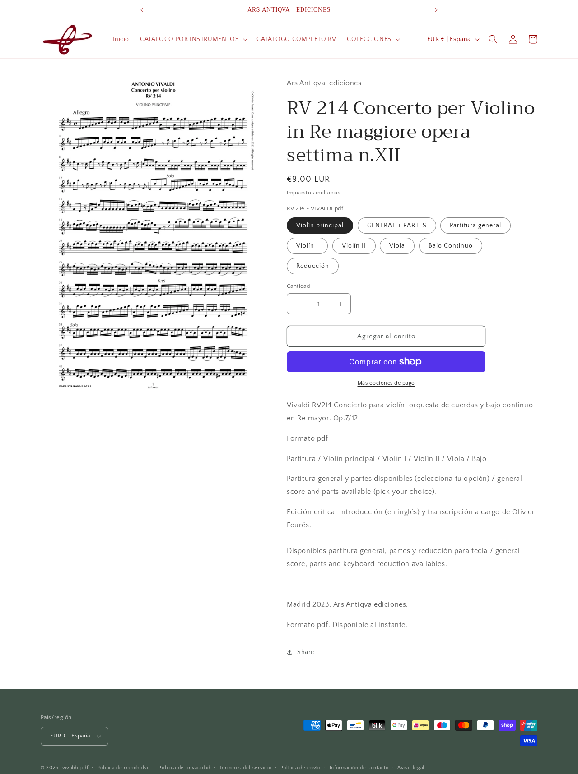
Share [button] (305, 652)
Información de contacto (359, 767)
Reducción (312, 266)
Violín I (307, 245)
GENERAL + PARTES (397, 225)
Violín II (354, 245)
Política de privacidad (184, 767)
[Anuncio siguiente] (436, 10)
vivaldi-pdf (75, 767)
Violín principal (320, 225)
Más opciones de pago (386, 383)
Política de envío (300, 767)
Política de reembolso (123, 767)
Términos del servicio (245, 767)
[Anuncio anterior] (142, 10)
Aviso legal (410, 767)
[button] (193, 39)
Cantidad (298, 286)
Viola (397, 245)
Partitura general (475, 225)
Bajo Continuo (451, 245)
